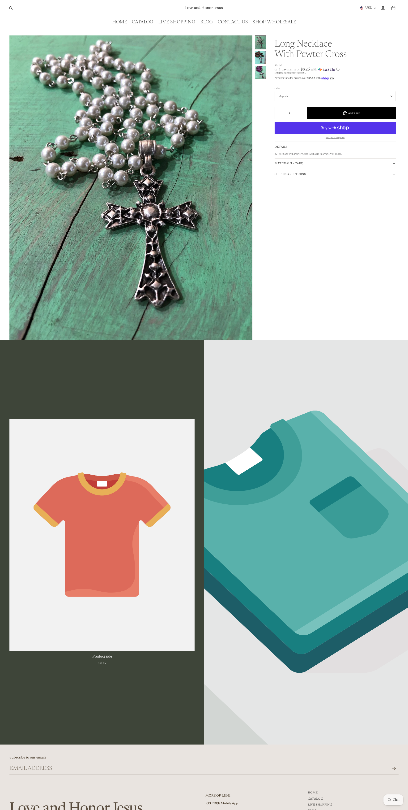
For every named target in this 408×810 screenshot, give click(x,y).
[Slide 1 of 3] (260, 42)
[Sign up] (394, 768)
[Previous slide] (13, 187)
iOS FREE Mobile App (221, 803)
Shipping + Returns (290, 174)
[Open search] (11, 8)
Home (313, 792)
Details (281, 147)
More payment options (335, 137)
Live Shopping (320, 804)
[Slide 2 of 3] (260, 57)
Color (277, 88)
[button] (335, 69)
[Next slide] (249, 187)
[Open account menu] (383, 8)
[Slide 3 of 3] (260, 72)
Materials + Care (289, 163)
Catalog (315, 798)
